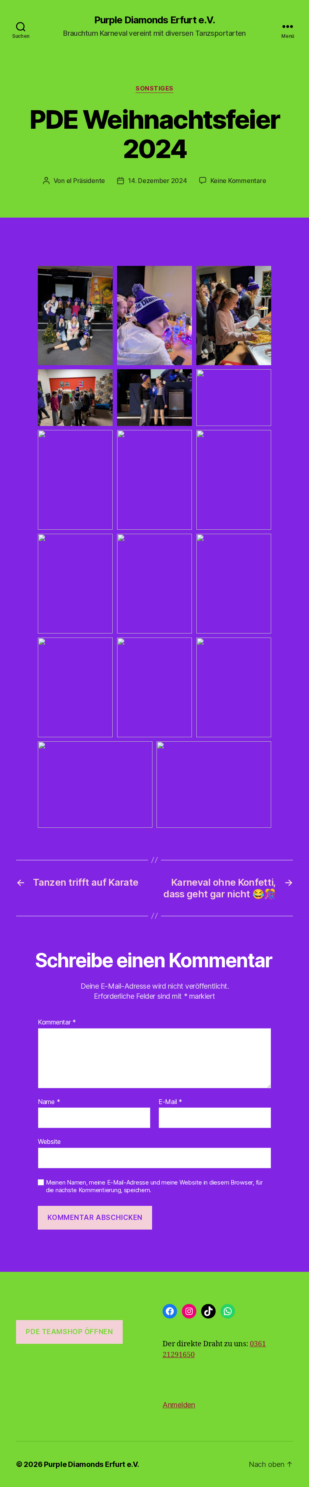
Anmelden (179, 1405)
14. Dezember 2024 (157, 181)
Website (49, 1141)
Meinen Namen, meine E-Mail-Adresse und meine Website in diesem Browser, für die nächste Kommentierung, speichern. (154, 1186)
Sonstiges (154, 88)
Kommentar (57, 1022)
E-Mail (170, 1102)
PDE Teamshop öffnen (69, 1332)
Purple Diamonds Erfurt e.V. (154, 20)
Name (49, 1102)
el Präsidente (85, 181)
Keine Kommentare (238, 181)
